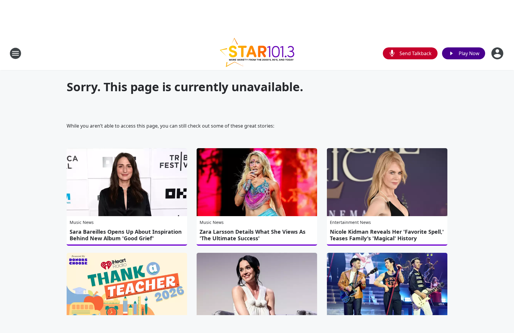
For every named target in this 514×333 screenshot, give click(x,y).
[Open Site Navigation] (15, 53)
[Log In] (497, 53)
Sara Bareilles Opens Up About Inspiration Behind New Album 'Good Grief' (126, 234)
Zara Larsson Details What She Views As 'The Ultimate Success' (252, 234)
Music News (82, 222)
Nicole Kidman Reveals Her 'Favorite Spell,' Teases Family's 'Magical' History (387, 234)
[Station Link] (257, 53)
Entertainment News (350, 222)
